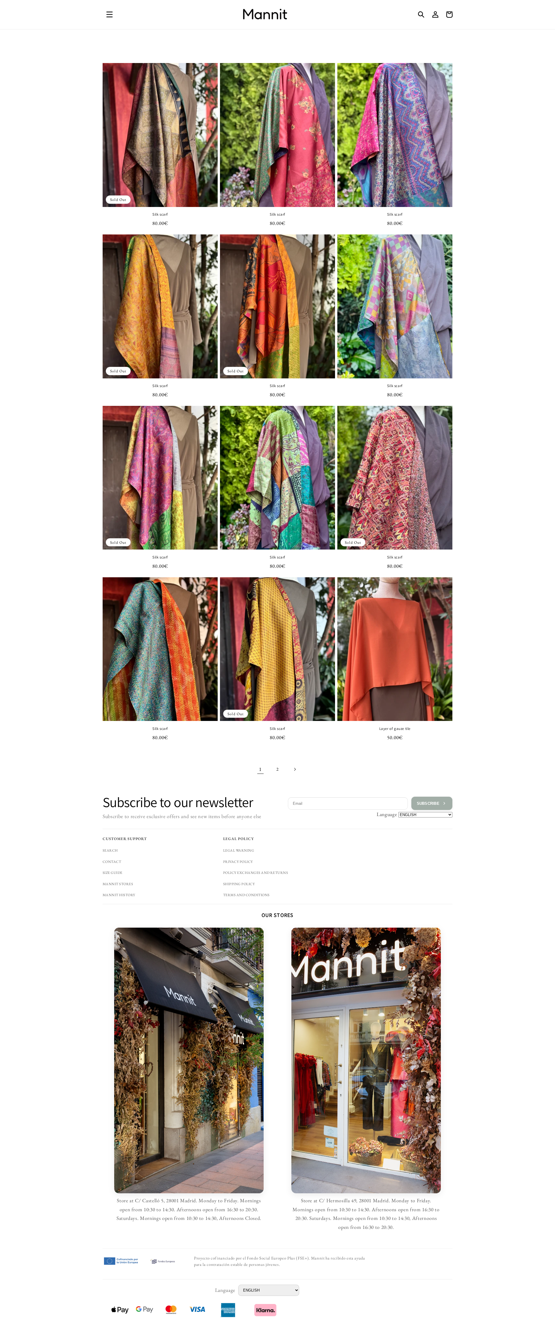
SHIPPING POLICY (239, 884)
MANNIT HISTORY (119, 895)
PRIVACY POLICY (238, 861)
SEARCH (110, 850)
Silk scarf (160, 214)
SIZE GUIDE (113, 872)
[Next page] (294, 769)
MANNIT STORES (118, 884)
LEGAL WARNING (238, 850)
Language (387, 814)
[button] (109, 14)
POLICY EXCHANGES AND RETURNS (255, 872)
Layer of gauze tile (394, 728)
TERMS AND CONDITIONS (246, 895)
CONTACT (112, 861)
